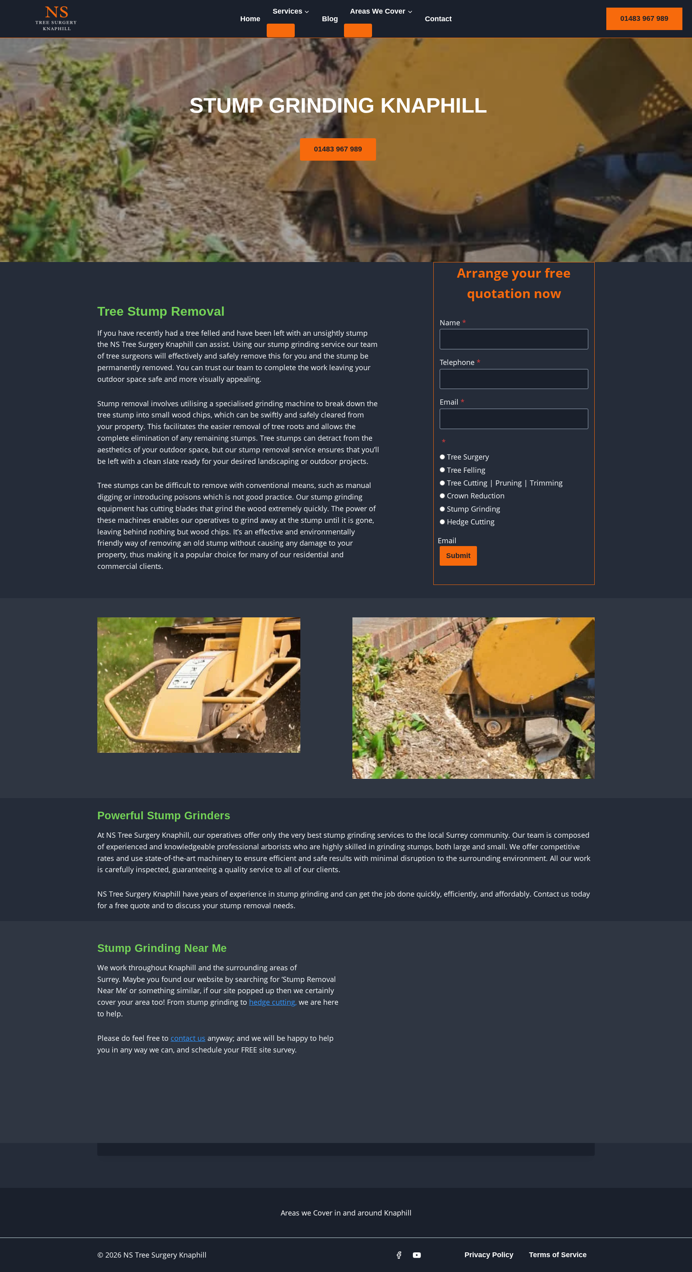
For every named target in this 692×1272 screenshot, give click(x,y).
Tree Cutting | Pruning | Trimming (505, 483)
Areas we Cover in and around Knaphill (346, 1213)
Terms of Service (558, 1255)
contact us (188, 1038)
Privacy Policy (489, 1255)
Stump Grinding (473, 509)
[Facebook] (399, 1255)
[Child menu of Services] (281, 30)
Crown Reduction (476, 495)
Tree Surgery (468, 457)
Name (453, 322)
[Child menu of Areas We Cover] (358, 30)
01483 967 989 (644, 18)
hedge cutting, (273, 1002)
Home (250, 19)
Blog (330, 19)
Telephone (460, 362)
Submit (458, 556)
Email (452, 402)
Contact (438, 19)
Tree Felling (466, 470)
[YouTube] (417, 1255)
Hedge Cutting (471, 521)
